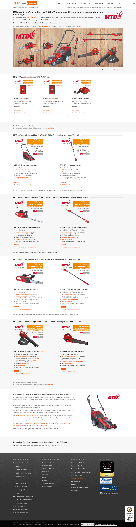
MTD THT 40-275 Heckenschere (71, 247)
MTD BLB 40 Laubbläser (69, 371)
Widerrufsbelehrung (76, 475)
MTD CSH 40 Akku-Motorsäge (24, 309)
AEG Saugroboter (21, 490)
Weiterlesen (17, 182)
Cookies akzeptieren (87, 524)
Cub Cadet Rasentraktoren (20, 512)
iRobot (17, 493)
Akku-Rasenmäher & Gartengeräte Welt (113, 70)
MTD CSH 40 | (26, 289)
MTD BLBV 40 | (26, 351)
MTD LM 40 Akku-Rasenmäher (24, 185)
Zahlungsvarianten (47, 486)
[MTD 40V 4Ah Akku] (53, 87)
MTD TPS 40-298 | (74, 289)
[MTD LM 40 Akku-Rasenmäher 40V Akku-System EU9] (102, 412)
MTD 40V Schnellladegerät (81, 113)
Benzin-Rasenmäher (19, 506)
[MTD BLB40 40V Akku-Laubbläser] (75, 336)
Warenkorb (45, 474)
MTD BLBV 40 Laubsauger (23, 373)
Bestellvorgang (75, 481)
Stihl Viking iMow (21, 483)
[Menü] (133, 507)
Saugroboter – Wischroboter (21, 486)
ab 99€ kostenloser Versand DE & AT (25, 108)
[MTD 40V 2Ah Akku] (24, 87)
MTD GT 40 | (70, 165)
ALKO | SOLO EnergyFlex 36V (24, 499)
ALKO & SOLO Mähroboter (23, 473)
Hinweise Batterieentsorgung (79, 487)
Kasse (44, 477)
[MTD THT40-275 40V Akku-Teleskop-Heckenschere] (75, 212)
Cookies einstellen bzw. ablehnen (106, 524)
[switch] (129, 519)
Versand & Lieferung (48, 483)
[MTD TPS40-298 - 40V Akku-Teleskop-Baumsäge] (75, 274)
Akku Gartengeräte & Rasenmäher (23, 496)
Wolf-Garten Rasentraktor (20, 509)
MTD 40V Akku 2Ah (21, 113)
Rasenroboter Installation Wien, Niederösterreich (51, 464)
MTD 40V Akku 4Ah (50, 113)
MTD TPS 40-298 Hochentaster (70, 309)
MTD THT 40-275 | (73, 227)
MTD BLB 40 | (72, 351)
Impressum (74, 490)
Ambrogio (18, 480)
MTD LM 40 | (25, 165)
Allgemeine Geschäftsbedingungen (81, 472)
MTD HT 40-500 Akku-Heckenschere (26, 247)
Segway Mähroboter (21, 469)
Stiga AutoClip (20, 476)
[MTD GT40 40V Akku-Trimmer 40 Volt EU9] (75, 150)
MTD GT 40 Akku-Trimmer (69, 185)
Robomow (18, 466)
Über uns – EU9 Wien (48, 468)
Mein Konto (45, 471)
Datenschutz (75, 484)
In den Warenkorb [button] (17, 110)
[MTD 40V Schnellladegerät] (82, 87)
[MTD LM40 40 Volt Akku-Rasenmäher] (29, 150)
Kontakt (44, 480)
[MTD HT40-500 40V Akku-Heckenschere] (29, 212)
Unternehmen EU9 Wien (78, 463)
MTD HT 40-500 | (27, 227)
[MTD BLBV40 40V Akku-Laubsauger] (29, 336)
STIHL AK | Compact (22, 503)
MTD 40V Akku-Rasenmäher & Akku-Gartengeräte (25, 7)
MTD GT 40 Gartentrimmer (39, 425)
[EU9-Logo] (25, 3)
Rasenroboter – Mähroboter (21, 463)
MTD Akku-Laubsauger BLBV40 (36, 423)
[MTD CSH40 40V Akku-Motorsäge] (29, 274)
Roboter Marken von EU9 (78, 469)
